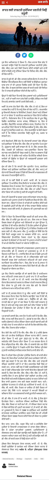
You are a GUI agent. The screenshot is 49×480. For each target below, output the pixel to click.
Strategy (19, 459)
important (28, 459)
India (35, 459)
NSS (42, 459)
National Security (8, 459)
